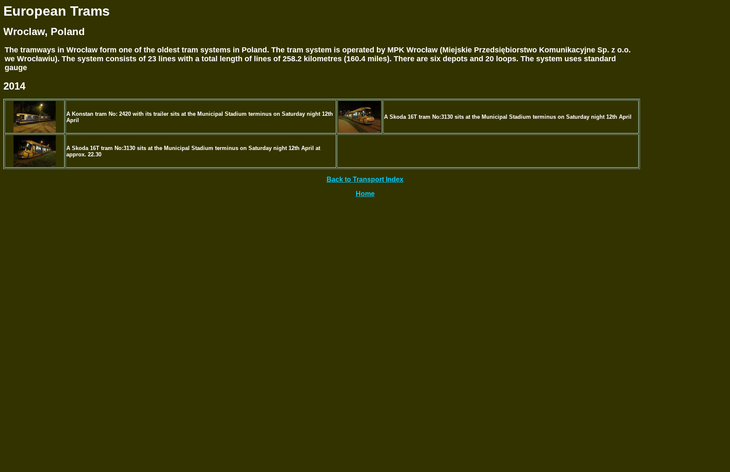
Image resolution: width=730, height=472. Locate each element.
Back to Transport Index (365, 179)
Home (365, 193)
